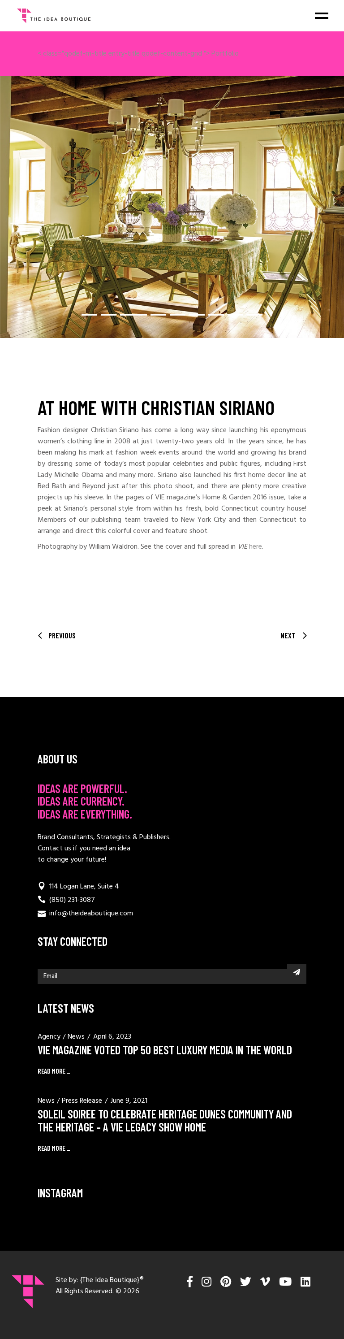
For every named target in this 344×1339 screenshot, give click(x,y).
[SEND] (296, 971)
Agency (49, 1037)
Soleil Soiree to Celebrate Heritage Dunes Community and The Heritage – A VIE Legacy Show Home (165, 1120)
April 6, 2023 (112, 1037)
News (76, 1037)
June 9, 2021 (129, 1101)
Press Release (82, 1101)
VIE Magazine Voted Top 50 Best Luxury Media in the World (165, 1050)
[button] (89, 314)
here (255, 547)
